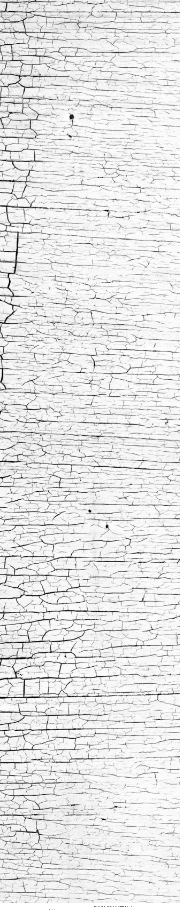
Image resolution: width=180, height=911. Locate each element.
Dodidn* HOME (101, 906)
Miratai (115, 906)
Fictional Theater (122, 906)
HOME (95, 906)
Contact (131, 906)
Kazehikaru (109, 906)
